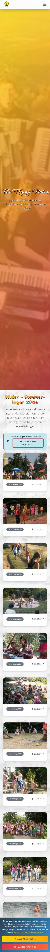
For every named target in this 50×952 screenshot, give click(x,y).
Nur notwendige (26, 947)
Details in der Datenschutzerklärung (28, 932)
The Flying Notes (7, 4)
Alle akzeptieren (26, 939)
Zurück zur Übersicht (29, 443)
